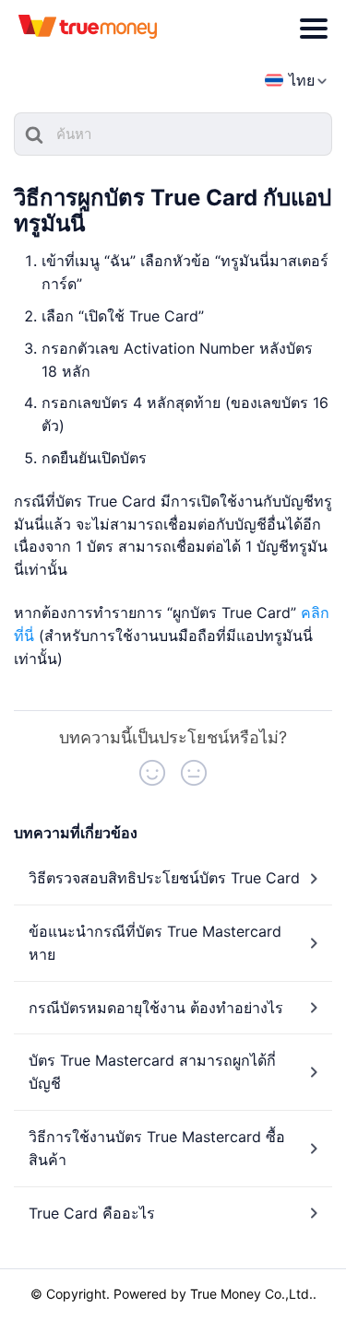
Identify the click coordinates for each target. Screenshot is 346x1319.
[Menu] (314, 28)
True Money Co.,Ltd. (251, 1293)
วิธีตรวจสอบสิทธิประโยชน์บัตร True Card (164, 878)
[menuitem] (290, 80)
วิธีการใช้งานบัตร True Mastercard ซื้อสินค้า (157, 1148)
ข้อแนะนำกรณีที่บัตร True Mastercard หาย (155, 942)
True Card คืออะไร (92, 1213)
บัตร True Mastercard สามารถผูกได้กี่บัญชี (152, 1071)
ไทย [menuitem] (302, 80)
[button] (152, 773)
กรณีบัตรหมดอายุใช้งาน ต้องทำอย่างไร (156, 1007)
